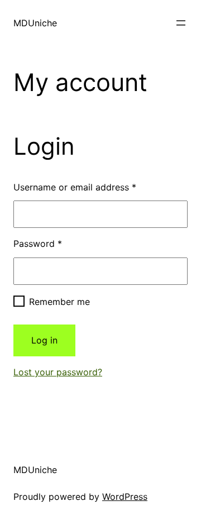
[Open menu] (181, 23)
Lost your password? (57, 372)
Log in (44, 340)
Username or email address (74, 187)
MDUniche (35, 22)
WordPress (124, 496)
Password (37, 243)
